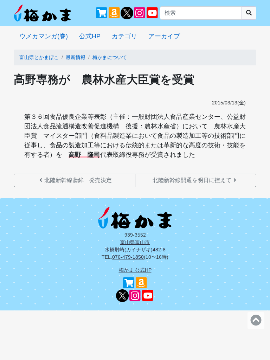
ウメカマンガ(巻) (43, 36)
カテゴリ (124, 36)
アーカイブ (164, 36)
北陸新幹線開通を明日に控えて (192, 180)
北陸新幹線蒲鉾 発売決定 (78, 180)
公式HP (90, 36)
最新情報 (75, 57)
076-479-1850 (128, 257)
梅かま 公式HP (135, 270)
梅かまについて (109, 57)
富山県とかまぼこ (39, 57)
